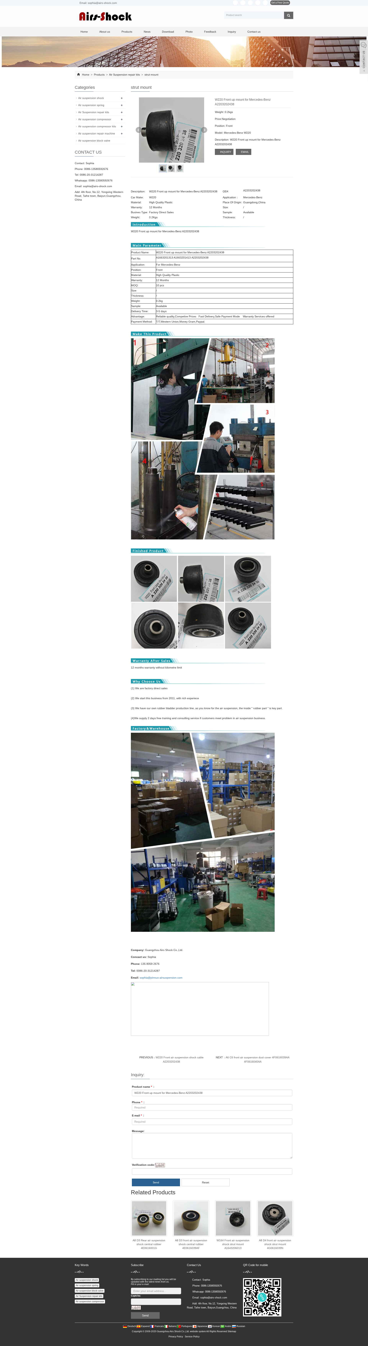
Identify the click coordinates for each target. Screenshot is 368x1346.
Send (156, 1182)
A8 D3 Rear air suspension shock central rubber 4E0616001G (149, 1244)
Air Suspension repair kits (124, 74)
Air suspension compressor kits (97, 126)
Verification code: (143, 1164)
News (147, 31)
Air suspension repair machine (96, 133)
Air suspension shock (91, 98)
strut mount (151, 74)
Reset (205, 1182)
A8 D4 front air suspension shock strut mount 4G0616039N (275, 1244)
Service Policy (192, 1336)
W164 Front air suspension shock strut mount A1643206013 (233, 1244)
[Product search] (288, 15)
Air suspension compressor (94, 119)
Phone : (138, 1102)
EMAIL (244, 151)
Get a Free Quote (280, 2)
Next (204, 130)
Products (127, 31)
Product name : (143, 1086)
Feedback (210, 31)
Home (84, 31)
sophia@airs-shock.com (97, 186)
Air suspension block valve (94, 140)
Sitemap (232, 1331)
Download (168, 31)
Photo (189, 31)
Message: (138, 1131)
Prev (139, 130)
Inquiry (232, 31)
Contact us (253, 31)
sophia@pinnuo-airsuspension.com (161, 977)
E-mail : (138, 1115)
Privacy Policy (175, 1336)
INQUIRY (225, 151)
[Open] (364, 57)
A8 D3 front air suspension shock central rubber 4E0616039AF (191, 1244)
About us (104, 31)
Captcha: (136, 1295)
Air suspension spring (91, 105)
